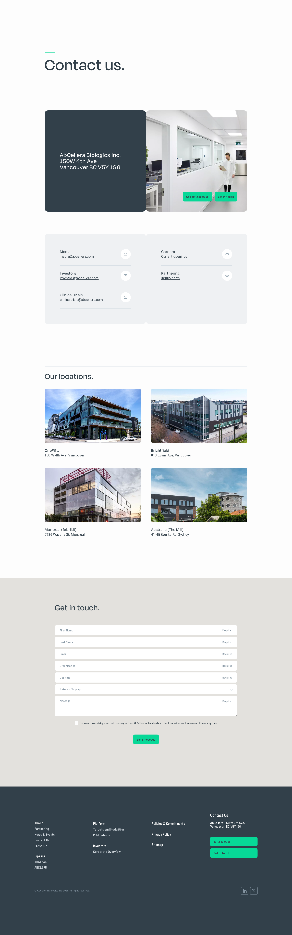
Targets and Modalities (109, 829)
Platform (99, 823)
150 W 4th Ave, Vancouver (64, 455)
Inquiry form (170, 278)
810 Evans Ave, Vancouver (171, 455)
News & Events (44, 834)
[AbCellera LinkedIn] (244, 891)
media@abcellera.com (77, 256)
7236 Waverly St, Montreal (65, 535)
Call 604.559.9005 (197, 196)
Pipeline (39, 856)
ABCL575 (40, 867)
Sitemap (157, 845)
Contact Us (42, 840)
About (38, 823)
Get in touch (226, 196)
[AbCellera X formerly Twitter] (254, 891)
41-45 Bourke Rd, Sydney (170, 535)
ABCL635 (40, 862)
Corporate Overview (107, 851)
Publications (101, 835)
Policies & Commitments (168, 823)
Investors (99, 846)
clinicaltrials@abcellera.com (81, 300)
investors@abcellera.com (79, 278)
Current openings (174, 256)
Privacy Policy (161, 834)
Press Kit (40, 846)
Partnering (41, 828)
